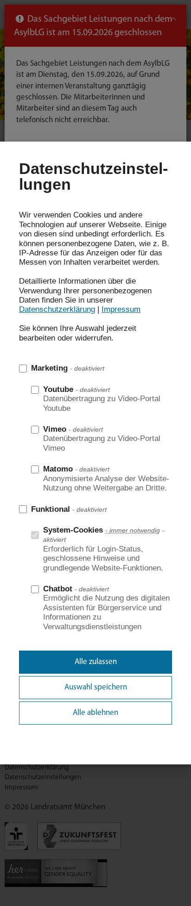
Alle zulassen (96, 662)
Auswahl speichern (95, 687)
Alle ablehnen (95, 713)
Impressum (121, 309)
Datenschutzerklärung (57, 309)
